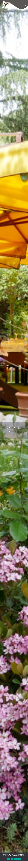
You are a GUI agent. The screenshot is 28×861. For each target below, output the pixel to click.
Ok (8, 859)
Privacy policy (18, 859)
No (12, 859)
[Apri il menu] (25, 5)
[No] (26, 856)
